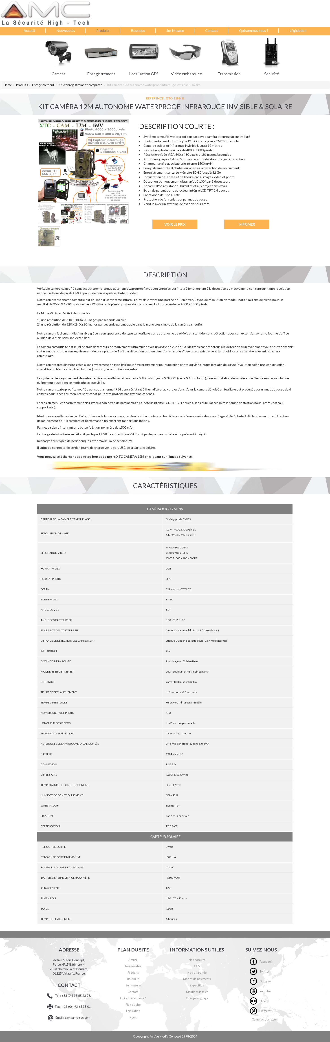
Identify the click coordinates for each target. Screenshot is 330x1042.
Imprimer (246, 224)
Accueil (29, 30)
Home (8, 85)
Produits (103, 30)
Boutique (138, 30)
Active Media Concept (166, 1036)
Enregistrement (43, 85)
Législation (298, 30)
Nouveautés (65, 30)
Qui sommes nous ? (253, 30)
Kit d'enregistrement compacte (80, 85)
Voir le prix (174, 224)
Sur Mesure (175, 30)
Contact (211, 30)
